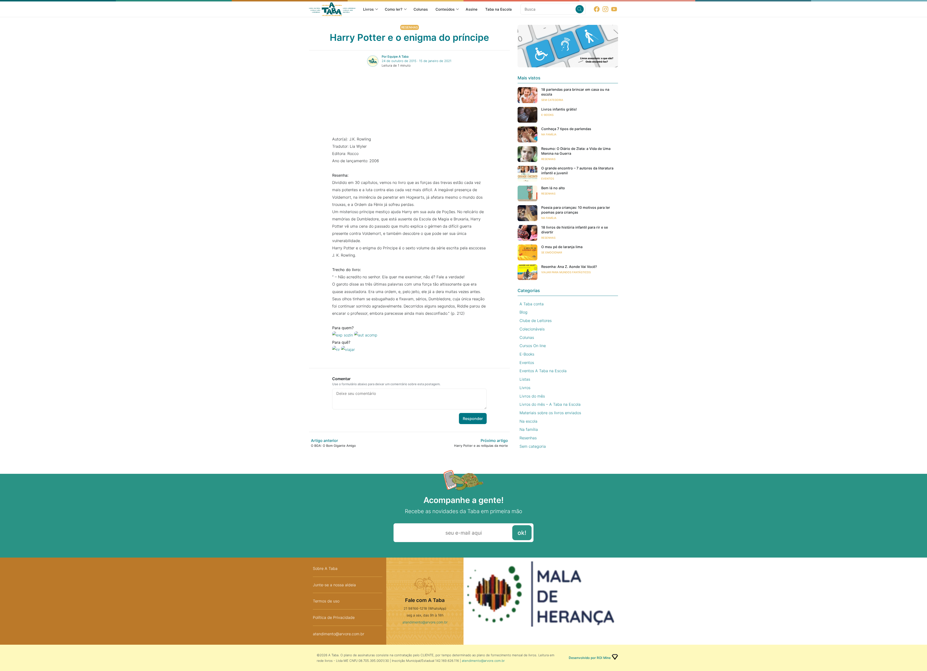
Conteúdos (445, 9)
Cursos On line (533, 345)
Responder (473, 418)
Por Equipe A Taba (395, 56)
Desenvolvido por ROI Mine (590, 658)
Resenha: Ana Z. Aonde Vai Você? (569, 267)
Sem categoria (552, 100)
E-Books (547, 115)
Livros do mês (532, 396)
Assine (472, 9)
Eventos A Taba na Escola (543, 370)
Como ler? (393, 9)
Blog (523, 312)
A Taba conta (532, 303)
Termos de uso (326, 601)
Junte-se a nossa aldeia (334, 584)
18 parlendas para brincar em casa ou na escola (575, 91)
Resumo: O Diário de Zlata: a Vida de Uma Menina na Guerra (576, 151)
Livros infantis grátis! (559, 109)
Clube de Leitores (536, 320)
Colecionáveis (532, 329)
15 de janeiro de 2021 (435, 61)
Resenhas (409, 27)
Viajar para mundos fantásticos (566, 272)
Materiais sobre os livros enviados (550, 412)
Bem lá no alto (553, 188)
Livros (368, 9)
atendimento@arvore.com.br (338, 633)
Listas (525, 379)
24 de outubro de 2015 (399, 61)
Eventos (547, 178)
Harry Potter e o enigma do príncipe (409, 37)
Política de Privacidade (334, 617)
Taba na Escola (498, 9)
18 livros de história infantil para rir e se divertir (574, 229)
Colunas (421, 9)
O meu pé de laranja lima (562, 247)
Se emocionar (551, 252)
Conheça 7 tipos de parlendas (566, 129)
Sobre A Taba (325, 568)
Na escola (528, 421)
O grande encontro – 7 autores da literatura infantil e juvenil (577, 170)
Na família (548, 134)
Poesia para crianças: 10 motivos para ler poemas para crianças (575, 209)
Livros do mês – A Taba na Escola (550, 404)
